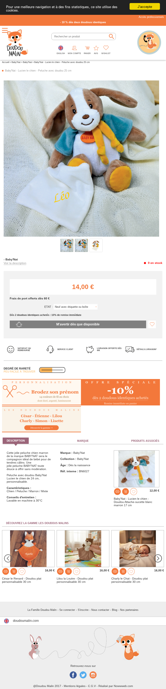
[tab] (29, 441)
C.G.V (92, 686)
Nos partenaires (129, 609)
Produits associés (145, 440)
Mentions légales (74, 686)
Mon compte (74, 53)
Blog (114, 609)
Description (16, 440)
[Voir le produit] (117, 491)
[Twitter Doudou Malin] (83, 675)
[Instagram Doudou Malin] (93, 675)
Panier (87, 53)
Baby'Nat (16, 62)
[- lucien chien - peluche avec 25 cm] (66, 245)
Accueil (5, 62)
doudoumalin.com (26, 620)
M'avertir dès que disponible (78, 324)
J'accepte (145, 6)
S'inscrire (83, 609)
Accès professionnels (151, 16)
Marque (83, 440)
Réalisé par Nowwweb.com (115, 686)
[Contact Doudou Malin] (149, 42)
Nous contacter (100, 609)
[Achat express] (125, 491)
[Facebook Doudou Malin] (73, 675)
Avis (96, 53)
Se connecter (67, 609)
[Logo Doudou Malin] (17, 42)
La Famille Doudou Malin (42, 609)
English (61, 53)
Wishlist (106, 53)
